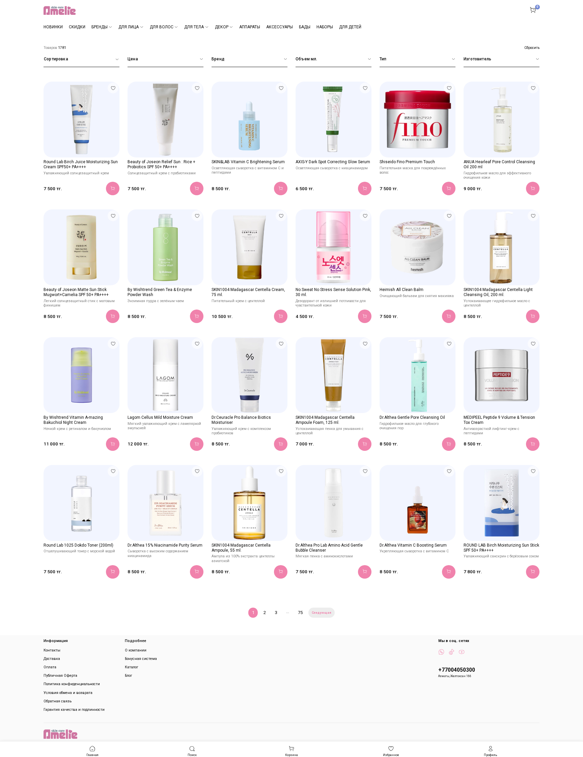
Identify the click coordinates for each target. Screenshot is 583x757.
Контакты (52, 650)
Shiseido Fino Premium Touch (407, 161)
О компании (135, 650)
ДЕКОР (221, 27)
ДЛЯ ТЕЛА (194, 27)
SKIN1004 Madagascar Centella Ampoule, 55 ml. (241, 548)
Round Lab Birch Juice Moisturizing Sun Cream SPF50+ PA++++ (81, 164)
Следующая (321, 612)
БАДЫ (304, 27)
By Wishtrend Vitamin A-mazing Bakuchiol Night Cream (73, 420)
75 (300, 612)
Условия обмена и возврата (68, 693)
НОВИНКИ (53, 27)
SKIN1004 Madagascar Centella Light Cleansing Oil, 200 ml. (498, 292)
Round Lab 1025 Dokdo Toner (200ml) (78, 545)
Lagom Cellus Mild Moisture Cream (160, 417)
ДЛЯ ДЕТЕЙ (350, 27)
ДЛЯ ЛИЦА (128, 27)
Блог (128, 675)
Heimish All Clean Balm (401, 289)
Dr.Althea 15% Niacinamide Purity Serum (165, 545)
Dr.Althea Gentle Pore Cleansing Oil (412, 417)
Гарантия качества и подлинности (74, 709)
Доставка (52, 659)
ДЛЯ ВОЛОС (161, 27)
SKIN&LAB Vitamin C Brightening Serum (248, 161)
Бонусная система (141, 659)
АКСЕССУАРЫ (279, 27)
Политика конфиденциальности (72, 684)
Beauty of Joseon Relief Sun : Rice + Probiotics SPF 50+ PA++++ (161, 164)
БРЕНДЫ (99, 27)
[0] (533, 10)
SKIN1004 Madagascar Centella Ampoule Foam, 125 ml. (325, 420)
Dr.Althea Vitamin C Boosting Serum (413, 545)
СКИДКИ (77, 27)
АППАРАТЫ (249, 27)
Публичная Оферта (60, 675)
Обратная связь (58, 701)
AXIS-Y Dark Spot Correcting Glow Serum (333, 161)
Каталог (131, 667)
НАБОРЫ (324, 27)
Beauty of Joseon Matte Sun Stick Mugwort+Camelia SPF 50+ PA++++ (76, 292)
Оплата (50, 667)
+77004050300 (456, 670)
